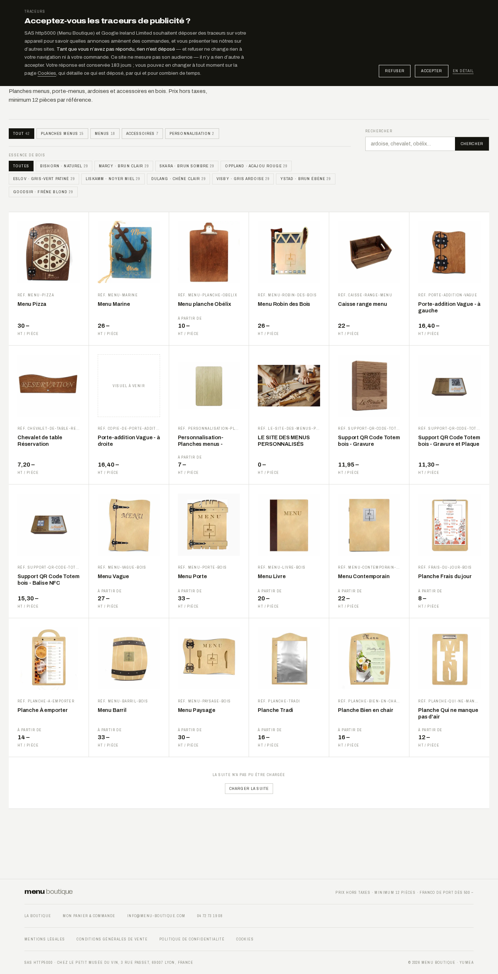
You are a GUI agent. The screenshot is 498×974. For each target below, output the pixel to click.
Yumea (467, 962)
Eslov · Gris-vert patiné (44, 179)
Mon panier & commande (89, 915)
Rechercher (378, 131)
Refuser (394, 71)
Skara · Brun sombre (187, 166)
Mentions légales (44, 939)
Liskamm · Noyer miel (113, 179)
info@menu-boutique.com (156, 915)
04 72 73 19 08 (210, 915)
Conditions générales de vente (112, 939)
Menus (105, 133)
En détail (463, 71)
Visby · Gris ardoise (243, 179)
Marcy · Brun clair (124, 166)
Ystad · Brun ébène (305, 179)
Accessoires (142, 133)
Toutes (21, 166)
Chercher (472, 144)
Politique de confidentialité (192, 939)
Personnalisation (192, 133)
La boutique (37, 915)
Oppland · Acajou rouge (256, 166)
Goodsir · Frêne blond (43, 192)
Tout (21, 133)
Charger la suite (249, 788)
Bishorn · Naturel (64, 166)
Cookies (47, 73)
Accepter (431, 71)
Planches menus (62, 133)
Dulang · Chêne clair (178, 179)
